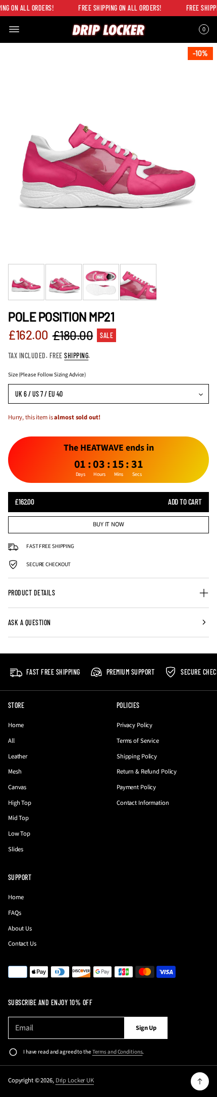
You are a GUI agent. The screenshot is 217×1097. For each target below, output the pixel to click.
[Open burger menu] (14, 29)
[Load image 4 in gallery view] (138, 282)
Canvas (17, 787)
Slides (15, 849)
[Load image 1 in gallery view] (26, 282)
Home (16, 725)
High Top (19, 802)
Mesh (15, 771)
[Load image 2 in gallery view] (63, 282)
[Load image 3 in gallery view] (101, 282)
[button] (202, 29)
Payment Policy (136, 787)
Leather (17, 756)
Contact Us (22, 943)
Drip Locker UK (75, 1080)
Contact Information (143, 802)
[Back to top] (200, 1081)
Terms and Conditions (117, 1052)
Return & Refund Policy (147, 771)
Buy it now (108, 524)
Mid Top (18, 817)
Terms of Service (138, 740)
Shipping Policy (137, 756)
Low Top (19, 833)
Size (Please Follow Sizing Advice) (47, 374)
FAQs (14, 912)
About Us (20, 928)
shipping (76, 355)
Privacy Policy (134, 725)
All (11, 740)
